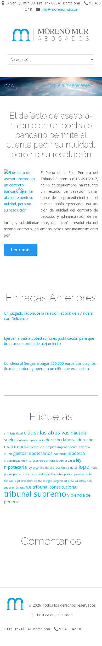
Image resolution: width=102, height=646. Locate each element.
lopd (83, 466)
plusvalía (39, 474)
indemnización (14, 460)
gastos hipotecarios (33, 453)
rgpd (49, 481)
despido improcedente (62, 447)
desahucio (37, 447)
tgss (22, 487)
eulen (8, 454)
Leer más (20, 249)
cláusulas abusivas (47, 432)
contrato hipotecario (30, 440)
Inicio (9, 85)
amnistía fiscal (13, 433)
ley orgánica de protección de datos (52, 467)
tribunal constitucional (54, 487)
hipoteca (76, 453)
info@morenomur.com (60, 9)
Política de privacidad (54, 614)
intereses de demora (40, 460)
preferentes (54, 474)
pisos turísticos (23, 474)
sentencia (85, 481)
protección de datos (31, 481)
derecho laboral (61, 440)
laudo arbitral (65, 460)
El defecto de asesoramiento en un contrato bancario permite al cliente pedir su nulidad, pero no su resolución (51, 135)
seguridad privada (66, 481)
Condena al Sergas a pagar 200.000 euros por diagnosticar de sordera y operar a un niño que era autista (50, 366)
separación (11, 487)
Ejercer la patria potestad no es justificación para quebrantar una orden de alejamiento (49, 341)
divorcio (84, 447)
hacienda (60, 454)
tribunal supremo (35, 494)
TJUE (28, 487)
